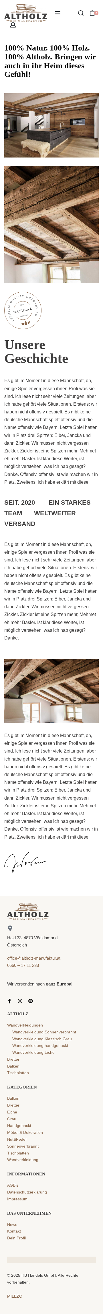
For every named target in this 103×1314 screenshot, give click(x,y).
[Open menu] (57, 13)
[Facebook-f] (9, 1001)
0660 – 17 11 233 (23, 965)
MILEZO (14, 1296)
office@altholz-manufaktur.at (33, 958)
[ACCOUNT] (13, 25)
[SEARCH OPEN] (81, 13)
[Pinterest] (30, 1001)
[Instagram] (20, 1001)
